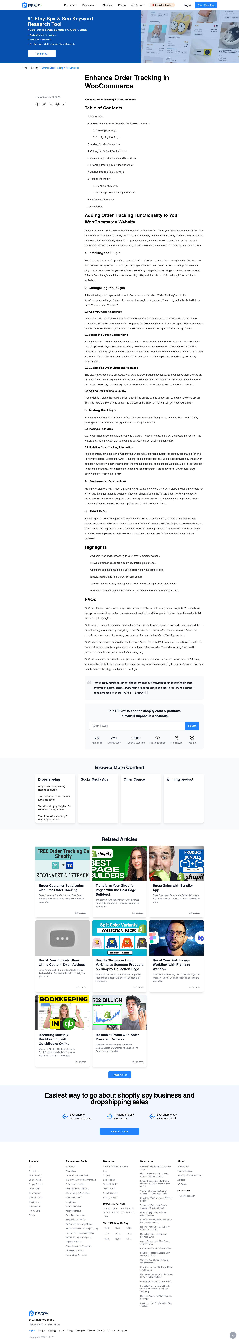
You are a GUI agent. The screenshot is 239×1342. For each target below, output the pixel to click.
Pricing (122, 5)
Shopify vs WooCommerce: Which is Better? (156, 1199)
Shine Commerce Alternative (78, 1246)
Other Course (109, 1188)
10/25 (106, 1233)
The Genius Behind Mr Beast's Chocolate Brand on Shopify (153, 1206)
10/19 (117, 1239)
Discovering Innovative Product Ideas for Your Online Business (156, 1275)
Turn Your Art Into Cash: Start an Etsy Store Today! (54, 798)
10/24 (117, 1233)
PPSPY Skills (34, 1210)
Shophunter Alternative (76, 1219)
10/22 (106, 1239)
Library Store (34, 1188)
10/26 (129, 1227)
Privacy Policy (183, 1166)
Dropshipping (109, 1179)
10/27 (117, 1227)
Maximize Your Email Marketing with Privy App (156, 1297)
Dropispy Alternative (75, 1250)
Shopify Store (35, 1201)
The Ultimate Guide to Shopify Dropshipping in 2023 (53, 818)
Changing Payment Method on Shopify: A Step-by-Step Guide (153, 1192)
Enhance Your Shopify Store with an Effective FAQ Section (156, 1221)
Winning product (110, 1197)
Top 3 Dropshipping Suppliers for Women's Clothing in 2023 (54, 808)
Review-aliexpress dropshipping (80, 1232)
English (32, 1331)
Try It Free (41, 53)
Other (106, 1216)
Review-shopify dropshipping (78, 1237)
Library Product (35, 1179)
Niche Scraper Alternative (77, 1175)
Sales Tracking (35, 1175)
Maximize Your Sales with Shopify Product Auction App (155, 1228)
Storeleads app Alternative (77, 1193)
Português (80, 1330)
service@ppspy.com (186, 1195)
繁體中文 (52, 1330)
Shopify (34, 67)
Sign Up (192, 725)
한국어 (62, 1330)
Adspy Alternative (73, 1210)
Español (91, 1330)
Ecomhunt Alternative (75, 1184)
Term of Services (184, 1171)
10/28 (106, 1227)
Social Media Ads (110, 1184)
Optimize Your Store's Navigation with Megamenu (154, 1261)
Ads (30, 1166)
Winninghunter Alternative (77, 1188)
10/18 (129, 1239)
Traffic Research (36, 1197)
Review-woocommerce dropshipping (82, 1228)
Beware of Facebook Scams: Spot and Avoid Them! (155, 1254)
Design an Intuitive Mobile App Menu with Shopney (156, 1268)
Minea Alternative (73, 1206)
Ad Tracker (33, 1171)
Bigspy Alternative (74, 1241)
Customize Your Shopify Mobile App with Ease (156, 1304)
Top (233, 1335)
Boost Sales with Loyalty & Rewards (156, 1281)
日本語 (70, 1330)
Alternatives (71, 1171)
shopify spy (71, 1201)
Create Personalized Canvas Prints (155, 1248)
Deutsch (101, 1330)
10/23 (129, 1233)
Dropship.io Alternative (76, 1215)
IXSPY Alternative (73, 1197)
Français (111, 1330)
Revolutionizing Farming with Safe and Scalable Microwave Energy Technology (155, 1289)
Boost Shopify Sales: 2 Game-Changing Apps (153, 1214)
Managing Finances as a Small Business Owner (153, 1235)
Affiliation (181, 1179)
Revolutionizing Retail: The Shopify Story (155, 1168)
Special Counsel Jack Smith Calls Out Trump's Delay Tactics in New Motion (155, 1183)
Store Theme (34, 1206)
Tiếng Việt (122, 1330)
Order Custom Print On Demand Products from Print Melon (154, 1175)
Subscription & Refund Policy (190, 1175)
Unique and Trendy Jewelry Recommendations (51, 788)
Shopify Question (110, 1193)
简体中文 (42, 1330)
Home (24, 67)
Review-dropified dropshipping (79, 1224)
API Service (137, 5)
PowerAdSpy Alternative (76, 1255)
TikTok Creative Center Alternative (81, 1179)
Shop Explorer (35, 1193)
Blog (105, 1171)
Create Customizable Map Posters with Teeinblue (155, 1242)
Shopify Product (36, 1184)
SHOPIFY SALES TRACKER (115, 1166)
